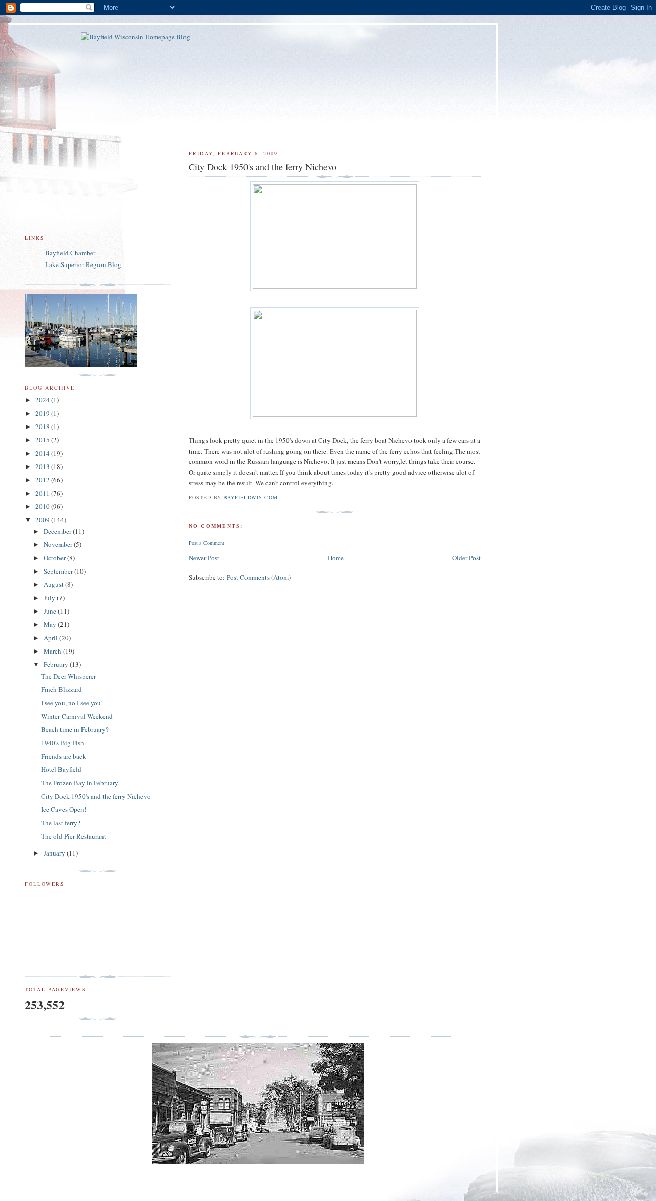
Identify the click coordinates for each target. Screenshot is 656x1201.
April (51, 637)
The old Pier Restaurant (73, 836)
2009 (43, 519)
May (51, 624)
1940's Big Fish (62, 742)
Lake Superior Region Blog (83, 264)
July (50, 597)
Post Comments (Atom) (259, 577)
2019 (43, 413)
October (55, 557)
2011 (43, 493)
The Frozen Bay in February (79, 782)
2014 (43, 453)
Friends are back (63, 756)
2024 (43, 399)
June (51, 611)
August (54, 584)
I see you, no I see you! (72, 702)
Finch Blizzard (61, 689)
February (57, 664)
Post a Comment (206, 542)
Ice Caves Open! (63, 809)
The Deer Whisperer (68, 676)
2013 (43, 466)
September (59, 571)
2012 (43, 479)
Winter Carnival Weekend (77, 716)
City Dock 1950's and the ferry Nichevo (96, 796)
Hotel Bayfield (61, 769)
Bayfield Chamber (70, 252)
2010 (43, 506)
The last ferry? (60, 822)
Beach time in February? (75, 729)
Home (335, 557)
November (59, 544)
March (53, 651)
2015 (43, 439)
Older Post (466, 557)
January (55, 853)
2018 (43, 426)
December (58, 531)
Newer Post (204, 557)
